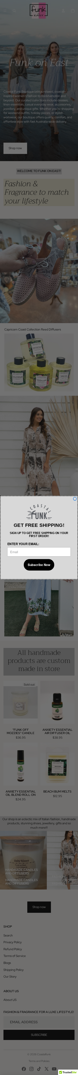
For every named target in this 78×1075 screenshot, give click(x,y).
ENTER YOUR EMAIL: (23, 544)
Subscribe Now (39, 565)
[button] (39, 511)
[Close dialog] (75, 498)
